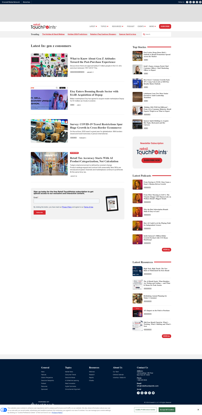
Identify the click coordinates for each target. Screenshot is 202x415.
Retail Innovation (70, 383)
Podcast (130, 26)
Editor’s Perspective (47, 377)
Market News (69, 372)
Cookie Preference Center (145, 409)
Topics (103, 26)
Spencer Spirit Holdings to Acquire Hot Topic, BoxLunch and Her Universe (156, 123)
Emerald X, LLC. (154, 402)
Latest (92, 26)
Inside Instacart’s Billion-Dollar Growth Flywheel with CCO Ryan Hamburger (156, 238)
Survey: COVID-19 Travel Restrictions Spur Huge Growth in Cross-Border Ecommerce (96, 125)
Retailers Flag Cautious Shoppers (103, 34)
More (151, 26)
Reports (91, 377)
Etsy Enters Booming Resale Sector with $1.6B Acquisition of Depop (94, 93)
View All (166, 250)
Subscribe (165, 26)
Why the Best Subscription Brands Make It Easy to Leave (156, 210)
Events (141, 26)
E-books (91, 380)
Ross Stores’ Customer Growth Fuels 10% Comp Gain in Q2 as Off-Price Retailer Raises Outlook (157, 82)
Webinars (92, 372)
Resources (116, 26)
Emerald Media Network (11, 2)
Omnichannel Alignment (72, 389)
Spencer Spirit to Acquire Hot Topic (132, 34)
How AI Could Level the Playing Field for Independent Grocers (157, 224)
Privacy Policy (57, 412)
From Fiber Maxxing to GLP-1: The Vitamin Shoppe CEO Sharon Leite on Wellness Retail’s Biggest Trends (157, 197)
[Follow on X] (194, 2)
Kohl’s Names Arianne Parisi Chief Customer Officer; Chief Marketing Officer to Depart (156, 68)
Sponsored (44, 389)
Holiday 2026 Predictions (77, 34)
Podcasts (147, 187)
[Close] (198, 409)
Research (92, 374)
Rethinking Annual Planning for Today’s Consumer (155, 297)
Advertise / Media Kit (119, 377)
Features (73, 137)
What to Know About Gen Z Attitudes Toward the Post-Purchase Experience (92, 60)
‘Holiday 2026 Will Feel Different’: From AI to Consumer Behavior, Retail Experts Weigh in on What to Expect (157, 109)
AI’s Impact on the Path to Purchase (157, 310)
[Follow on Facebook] (187, 2)
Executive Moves (70, 377)
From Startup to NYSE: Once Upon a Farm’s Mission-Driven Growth (157, 183)
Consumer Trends (70, 374)
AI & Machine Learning (72, 380)
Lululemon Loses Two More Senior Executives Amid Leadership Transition (156, 95)
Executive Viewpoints (77, 72)
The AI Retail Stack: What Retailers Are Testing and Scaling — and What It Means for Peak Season (157, 283)
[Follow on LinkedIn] (190, 2)
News (72, 105)
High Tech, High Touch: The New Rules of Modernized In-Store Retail (156, 269)
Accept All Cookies (167, 409)
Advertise (26, 2)
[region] (101, 410)
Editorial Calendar (118, 374)
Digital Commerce (70, 386)
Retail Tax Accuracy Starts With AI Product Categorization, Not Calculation (94, 159)
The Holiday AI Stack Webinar (53, 34)
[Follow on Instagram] (197, 2)
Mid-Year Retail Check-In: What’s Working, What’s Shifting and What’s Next (157, 324)
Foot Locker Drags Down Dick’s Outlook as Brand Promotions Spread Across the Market (157, 54)
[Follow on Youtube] (200, 2)
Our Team (116, 372)
